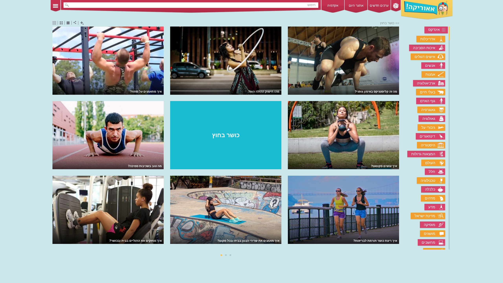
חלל (432, 172)
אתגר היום (356, 5)
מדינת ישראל (425, 216)
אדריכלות (427, 39)
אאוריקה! (427, 10)
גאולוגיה (428, 119)
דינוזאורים (427, 136)
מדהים (430, 198)
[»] (396, 138)
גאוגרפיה (428, 110)
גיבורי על (428, 127)
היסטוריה (428, 145)
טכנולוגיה (428, 180)
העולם (430, 163)
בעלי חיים (427, 92)
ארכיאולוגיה (426, 83)
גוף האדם (427, 101)
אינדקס (434, 30)
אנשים (430, 65)
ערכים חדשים (379, 5)
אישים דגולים (425, 57)
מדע (431, 207)
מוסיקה (429, 225)
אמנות (430, 74)
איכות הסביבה (424, 48)
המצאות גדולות (423, 154)
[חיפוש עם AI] (81, 23)
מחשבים (428, 242)
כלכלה (430, 189)
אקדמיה (332, 5)
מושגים (429, 234)
